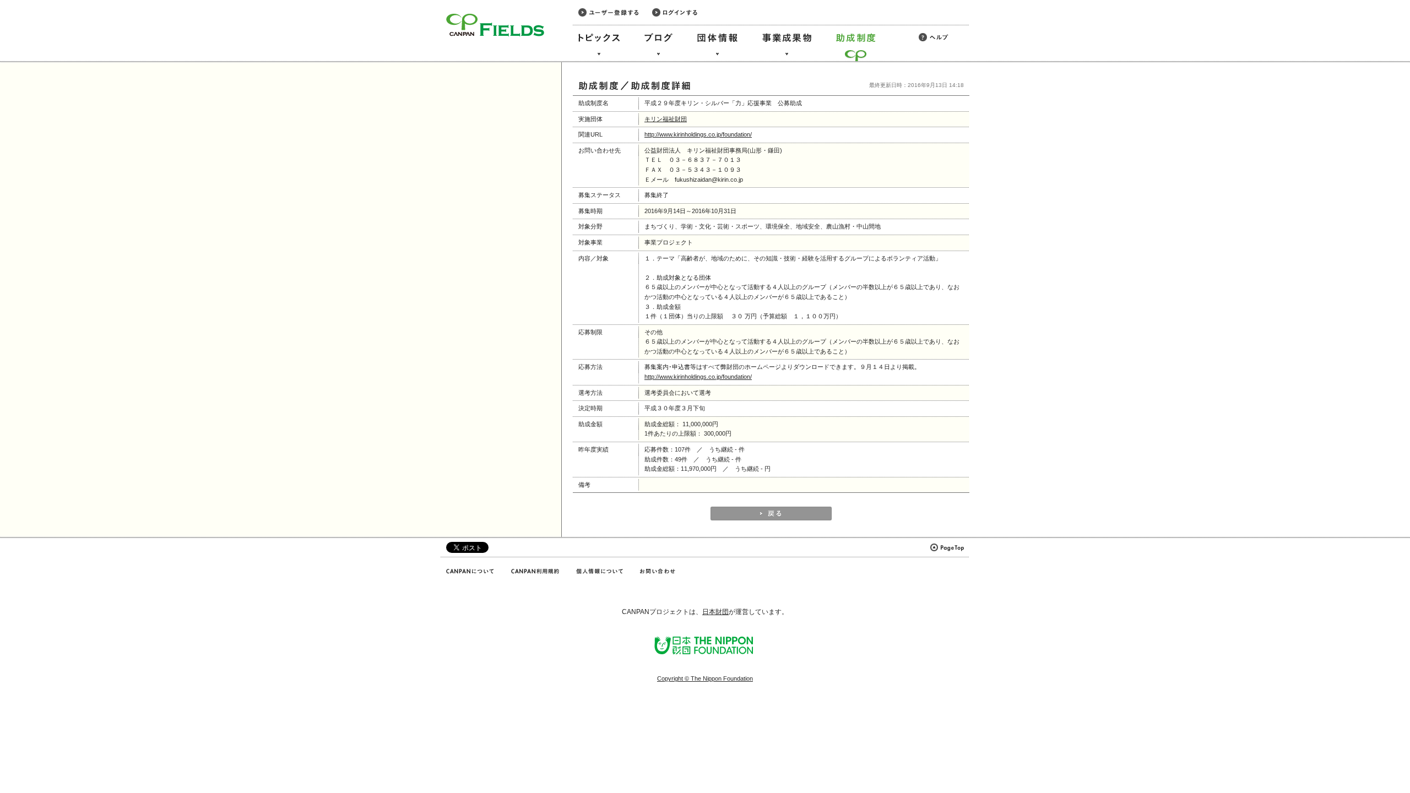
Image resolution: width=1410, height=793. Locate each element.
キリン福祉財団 (665, 119)
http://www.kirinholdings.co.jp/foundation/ (698, 134)
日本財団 (715, 612)
